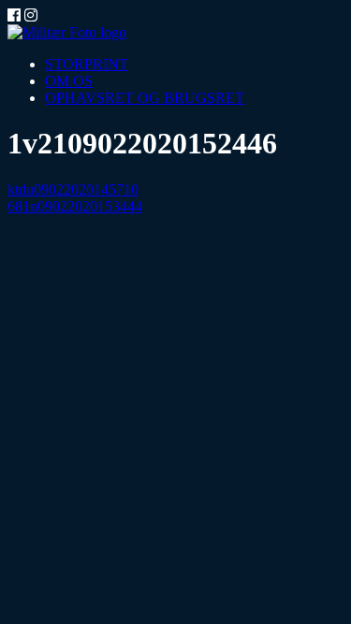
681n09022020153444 (74, 206)
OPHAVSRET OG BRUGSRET (144, 98)
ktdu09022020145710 (73, 189)
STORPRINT (86, 64)
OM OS (69, 81)
